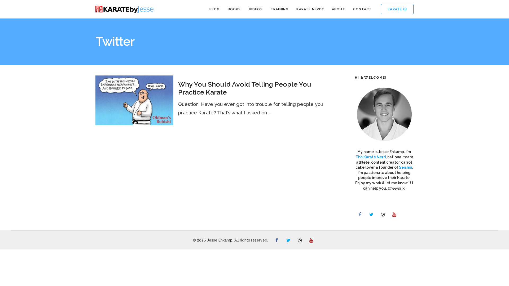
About (338, 9)
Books (234, 9)
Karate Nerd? (310, 9)
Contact (362, 9)
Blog (214, 9)
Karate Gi (397, 9)
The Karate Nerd (371, 157)
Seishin (405, 167)
